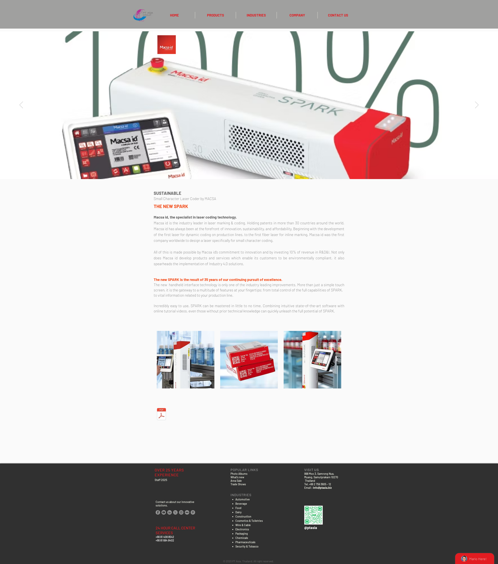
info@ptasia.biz (322, 487)
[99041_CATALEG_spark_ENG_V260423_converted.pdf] (161, 414)
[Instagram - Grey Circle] (181, 512)
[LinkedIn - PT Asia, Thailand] (169, 512)
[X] (175, 512)
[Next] (477, 105)
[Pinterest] (193, 512)
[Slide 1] (249, 169)
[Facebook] (158, 512)
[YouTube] (163, 512)
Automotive (242, 499)
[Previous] (21, 105)
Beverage (241, 503)
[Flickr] (187, 512)
